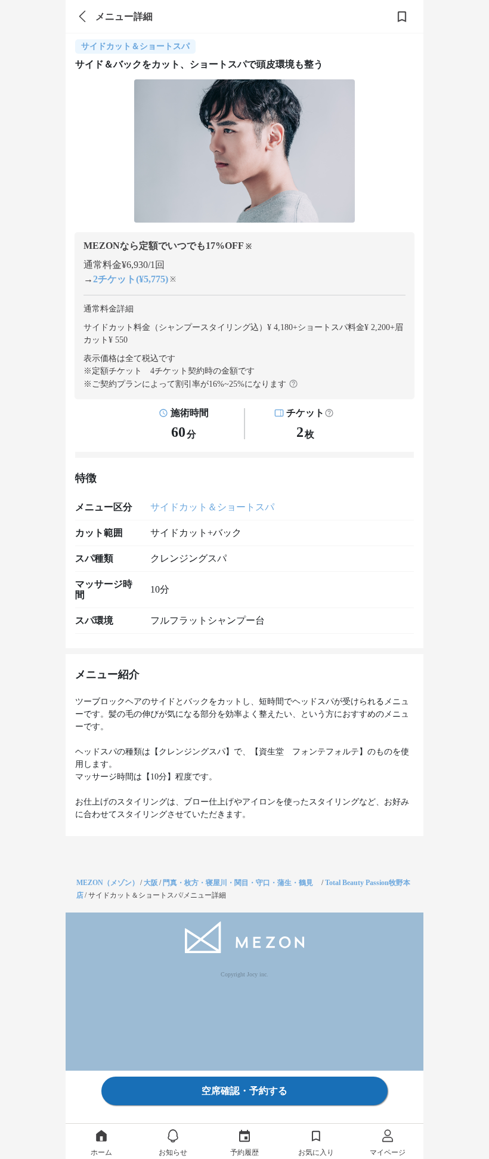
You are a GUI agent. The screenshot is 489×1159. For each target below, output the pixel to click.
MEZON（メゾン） (107, 883)
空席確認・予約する (244, 1091)
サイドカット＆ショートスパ (212, 507)
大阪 (151, 883)
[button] (329, 413)
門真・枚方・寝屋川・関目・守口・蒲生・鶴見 (241, 883)
